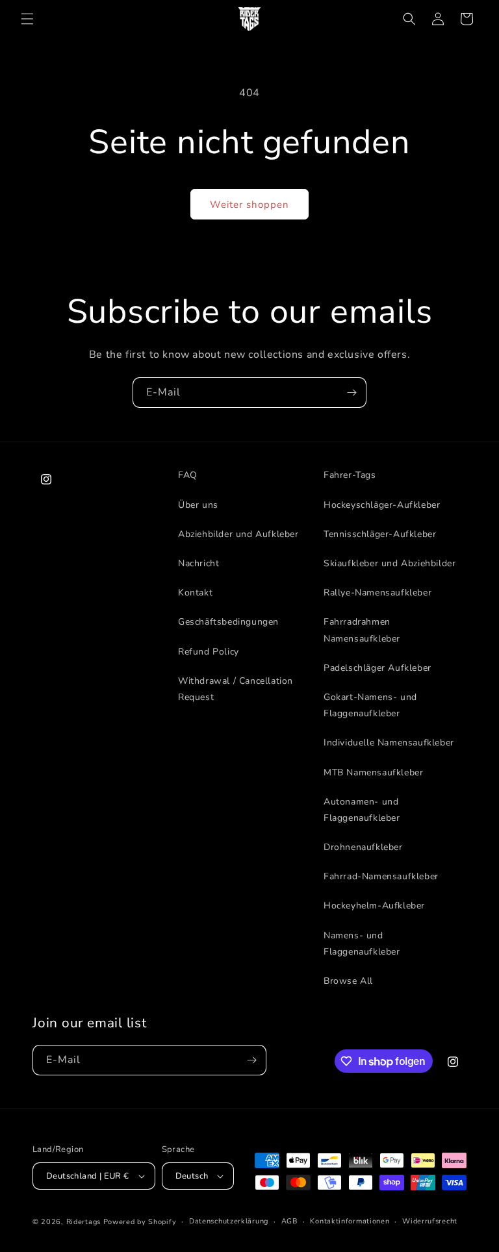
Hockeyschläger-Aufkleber (382, 505)
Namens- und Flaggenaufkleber (362, 943)
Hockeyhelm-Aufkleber (374, 905)
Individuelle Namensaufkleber (389, 742)
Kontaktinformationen (349, 1221)
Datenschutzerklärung (228, 1221)
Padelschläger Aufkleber (377, 668)
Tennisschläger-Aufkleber (380, 534)
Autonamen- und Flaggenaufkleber (362, 809)
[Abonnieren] (351, 392)
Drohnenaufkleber (363, 847)
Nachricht (198, 563)
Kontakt (195, 592)
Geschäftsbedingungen (228, 622)
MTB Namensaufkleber (373, 772)
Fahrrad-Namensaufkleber (381, 876)
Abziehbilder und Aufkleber (238, 534)
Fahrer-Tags (350, 475)
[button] (27, 19)
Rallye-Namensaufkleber (377, 592)
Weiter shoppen (249, 204)
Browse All (348, 981)
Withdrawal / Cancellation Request (235, 689)
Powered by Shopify (140, 1222)
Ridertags (83, 1222)
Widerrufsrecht (429, 1221)
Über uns (198, 505)
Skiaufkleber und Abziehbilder (389, 563)
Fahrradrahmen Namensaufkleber (362, 630)
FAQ (188, 475)
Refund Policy (208, 651)
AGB (289, 1221)
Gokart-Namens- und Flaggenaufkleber (370, 705)
